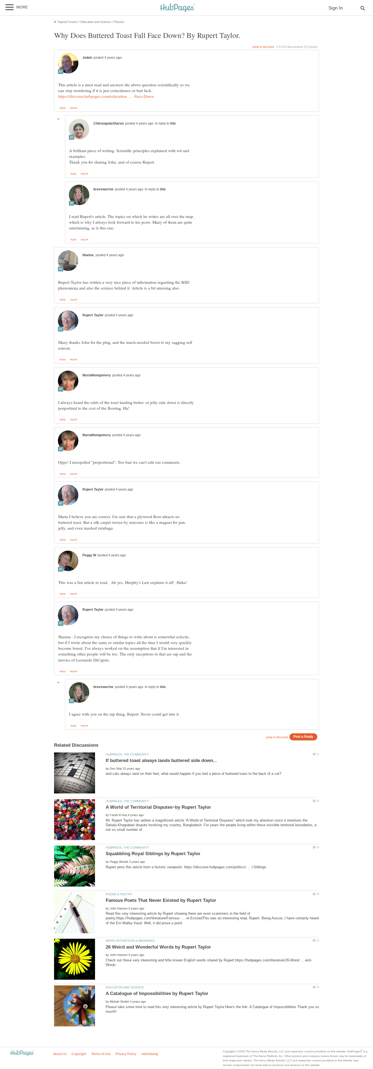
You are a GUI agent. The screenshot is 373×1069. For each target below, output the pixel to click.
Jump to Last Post (263, 46)
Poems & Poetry (119, 894)
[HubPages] (177, 8)
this (173, 123)
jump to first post (277, 737)
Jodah (87, 58)
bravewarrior (103, 189)
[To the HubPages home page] (22, 1053)
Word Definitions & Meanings (130, 940)
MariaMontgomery (96, 375)
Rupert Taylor (92, 315)
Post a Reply (303, 736)
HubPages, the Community (127, 754)
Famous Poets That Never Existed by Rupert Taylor (161, 900)
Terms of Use (101, 1054)
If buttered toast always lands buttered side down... (161, 760)
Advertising (149, 1054)
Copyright (79, 1054)
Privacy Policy (126, 1054)
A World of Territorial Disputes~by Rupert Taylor (158, 807)
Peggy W (89, 555)
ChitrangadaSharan (108, 123)
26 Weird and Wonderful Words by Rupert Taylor (158, 947)
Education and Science (125, 987)
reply (63, 108)
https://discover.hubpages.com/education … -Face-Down (106, 96)
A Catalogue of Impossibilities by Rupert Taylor (157, 993)
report (73, 108)
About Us (60, 1054)
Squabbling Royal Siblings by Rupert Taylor (153, 853)
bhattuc (88, 255)
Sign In (335, 8)
